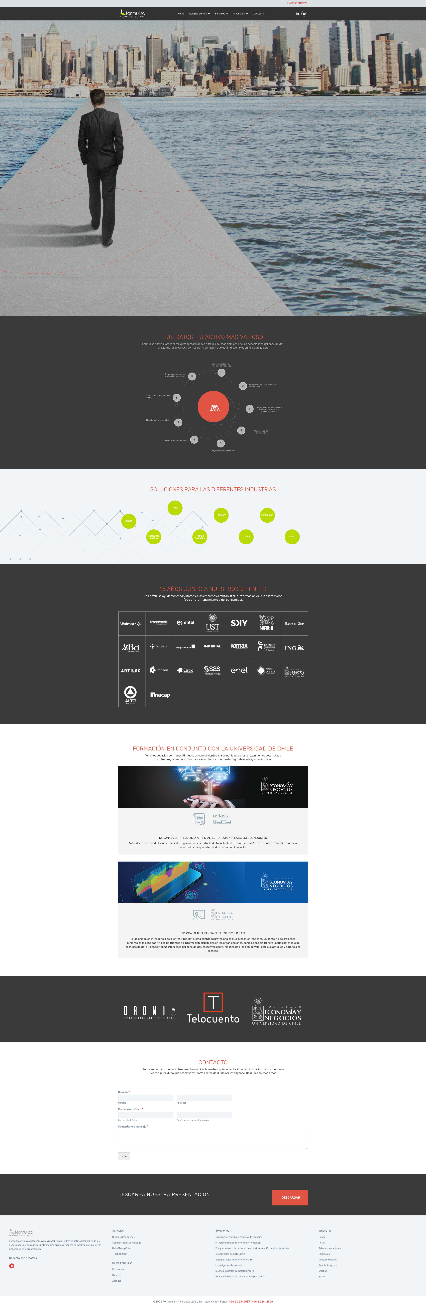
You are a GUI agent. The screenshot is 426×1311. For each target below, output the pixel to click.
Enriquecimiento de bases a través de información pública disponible (252, 1248)
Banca (322, 1237)
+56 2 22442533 (239, 1301)
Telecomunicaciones (330, 1248)
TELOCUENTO (119, 1254)
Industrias (239, 13)
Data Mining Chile (121, 1248)
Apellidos (181, 1103)
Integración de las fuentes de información (238, 1242)
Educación (324, 1254)
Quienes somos (198, 13)
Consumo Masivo (328, 1259)
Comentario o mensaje (133, 1126)
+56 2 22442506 (262, 1301)
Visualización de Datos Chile (230, 1254)
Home (181, 13)
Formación (118, 1269)
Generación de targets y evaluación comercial (240, 1276)
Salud (322, 1276)
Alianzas (116, 1280)
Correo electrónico (130, 1109)
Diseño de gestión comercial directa (234, 1271)
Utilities (323, 1271)
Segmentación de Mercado (126, 1242)
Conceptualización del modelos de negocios (238, 1237)
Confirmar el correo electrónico (193, 1120)
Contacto (258, 13)
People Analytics (328, 1265)
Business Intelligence (123, 1237)
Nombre (124, 1092)
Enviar (124, 1156)
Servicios (220, 13)
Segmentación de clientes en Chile (234, 1259)
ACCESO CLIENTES (298, 3)
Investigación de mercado (229, 1265)
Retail (322, 1242)
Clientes (116, 1275)
